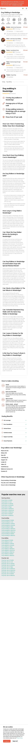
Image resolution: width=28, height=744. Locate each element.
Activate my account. (17, 4)
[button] (14, 420)
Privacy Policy (19, 738)
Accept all (6, 741)
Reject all (15, 741)
